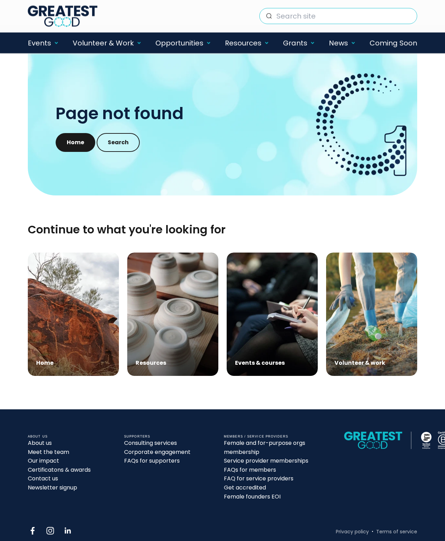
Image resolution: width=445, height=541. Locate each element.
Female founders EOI (252, 497)
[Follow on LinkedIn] (68, 530)
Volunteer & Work (103, 43)
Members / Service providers (256, 436)
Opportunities (179, 43)
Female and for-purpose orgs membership (264, 447)
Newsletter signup (52, 488)
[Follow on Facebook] (32, 530)
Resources (243, 43)
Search (118, 142)
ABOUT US (38, 436)
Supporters (137, 436)
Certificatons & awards (59, 470)
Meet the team (48, 452)
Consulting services (150, 443)
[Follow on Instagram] (50, 530)
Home (75, 142)
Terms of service (396, 531)
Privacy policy (352, 531)
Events (39, 43)
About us (40, 443)
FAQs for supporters (152, 461)
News (338, 43)
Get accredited (245, 488)
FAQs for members (250, 470)
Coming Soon (393, 43)
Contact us (43, 478)
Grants (295, 43)
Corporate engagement (157, 452)
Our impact (43, 461)
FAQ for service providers (258, 478)
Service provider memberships (266, 461)
